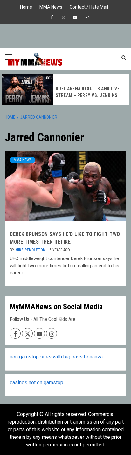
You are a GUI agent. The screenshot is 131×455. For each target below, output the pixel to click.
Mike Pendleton (30, 250)
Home (26, 6)
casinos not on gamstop (36, 382)
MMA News (50, 6)
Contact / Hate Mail (89, 6)
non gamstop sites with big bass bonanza (56, 357)
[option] (65, 89)
